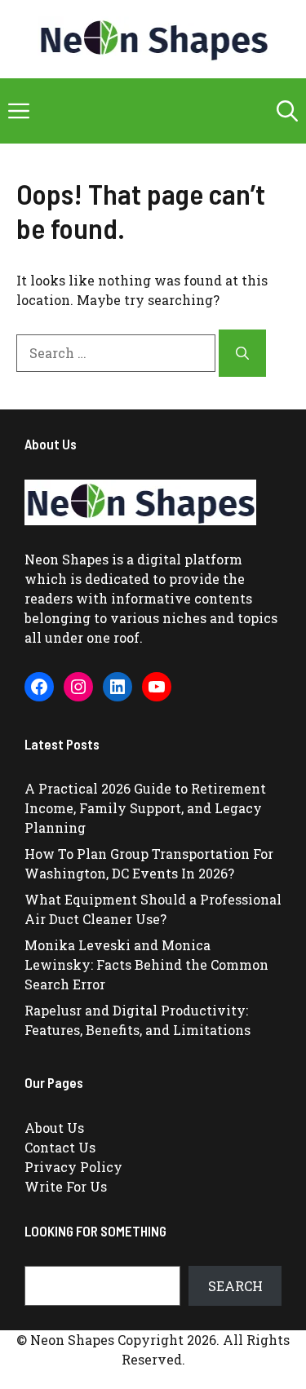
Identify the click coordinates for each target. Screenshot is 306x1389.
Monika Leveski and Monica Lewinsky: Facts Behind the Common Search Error (146, 964)
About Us (54, 1127)
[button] (287, 111)
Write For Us (65, 1186)
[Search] (242, 353)
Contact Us (59, 1147)
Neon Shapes (66, 559)
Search (235, 1285)
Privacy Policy (73, 1166)
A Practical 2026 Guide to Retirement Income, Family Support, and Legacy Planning (145, 808)
